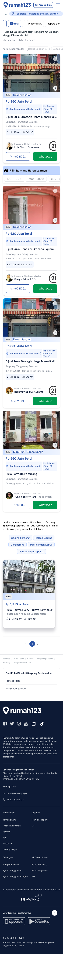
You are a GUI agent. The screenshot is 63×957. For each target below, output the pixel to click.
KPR (33, 825)
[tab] (31, 680)
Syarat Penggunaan (12, 870)
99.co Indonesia (39, 864)
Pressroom (8, 843)
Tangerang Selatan (45, 658)
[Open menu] (58, 5)
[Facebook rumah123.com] (5, 724)
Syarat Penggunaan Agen (15, 876)
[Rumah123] (17, 5)
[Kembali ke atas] (54, 913)
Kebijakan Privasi (11, 864)
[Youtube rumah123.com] (26, 724)
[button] (26, 644)
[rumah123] (31, 711)
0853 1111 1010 (32, 778)
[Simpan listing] (55, 59)
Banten (30, 658)
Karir (5, 837)
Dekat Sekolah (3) (38, 48)
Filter (15, 23)
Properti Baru (35, 23)
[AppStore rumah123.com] (14, 921)
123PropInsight (10, 849)
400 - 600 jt (36, 178)
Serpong (6, 662)
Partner (6, 831)
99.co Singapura (39, 870)
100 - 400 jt (14, 178)
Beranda (6, 658)
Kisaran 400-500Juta (16, 688)
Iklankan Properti (39, 819)
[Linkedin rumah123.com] (33, 724)
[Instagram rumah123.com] (19, 724)
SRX (33, 876)
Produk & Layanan (12, 825)
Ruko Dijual (19, 658)
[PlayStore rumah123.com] (39, 921)
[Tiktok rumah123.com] (42, 724)
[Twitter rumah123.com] (12, 724)
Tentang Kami (9, 819)
